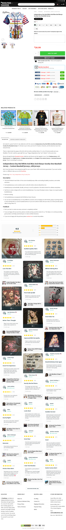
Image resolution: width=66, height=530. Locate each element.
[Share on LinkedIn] (46, 99)
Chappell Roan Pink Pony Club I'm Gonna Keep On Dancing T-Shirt (12, 380)
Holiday (24, 8)
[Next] (30, 26)
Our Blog (36, 498)
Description (5, 139)
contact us (29, 216)
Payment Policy (37, 506)
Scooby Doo (46, 95)
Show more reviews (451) (33, 488)
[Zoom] (2, 39)
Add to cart (52, 53)
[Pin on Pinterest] (43, 99)
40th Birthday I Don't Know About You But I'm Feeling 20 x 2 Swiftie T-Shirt (35, 397)
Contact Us (36, 501)
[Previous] (3, 26)
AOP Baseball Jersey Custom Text (52, 11)
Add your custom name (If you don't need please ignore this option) (48, 32)
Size (35, 21)
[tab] (5, 139)
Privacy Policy (20, 504)
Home (35, 11)
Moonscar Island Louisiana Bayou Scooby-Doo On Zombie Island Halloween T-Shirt (41, 130)
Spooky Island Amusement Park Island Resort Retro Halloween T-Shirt (57, 130)
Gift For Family (32, 8)
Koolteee (23, 171)
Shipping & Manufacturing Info (17, 139)
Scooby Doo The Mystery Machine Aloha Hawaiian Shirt (24, 129)
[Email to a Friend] (40, 99)
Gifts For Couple (42, 8)
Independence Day (38, 95)
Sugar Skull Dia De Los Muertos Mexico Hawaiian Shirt (55, 483)
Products (50, 8)
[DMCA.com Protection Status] (26, 525)
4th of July (56, 91)
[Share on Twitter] (38, 99)
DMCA (35, 509)
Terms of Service (21, 506)
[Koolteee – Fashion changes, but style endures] (7, 4)
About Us (19, 498)
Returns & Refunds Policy (23, 501)
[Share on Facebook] (35, 99)
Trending (40, 11)
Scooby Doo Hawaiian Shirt (9, 128)
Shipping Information (39, 504)
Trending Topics (16, 8)
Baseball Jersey (19, 156)
